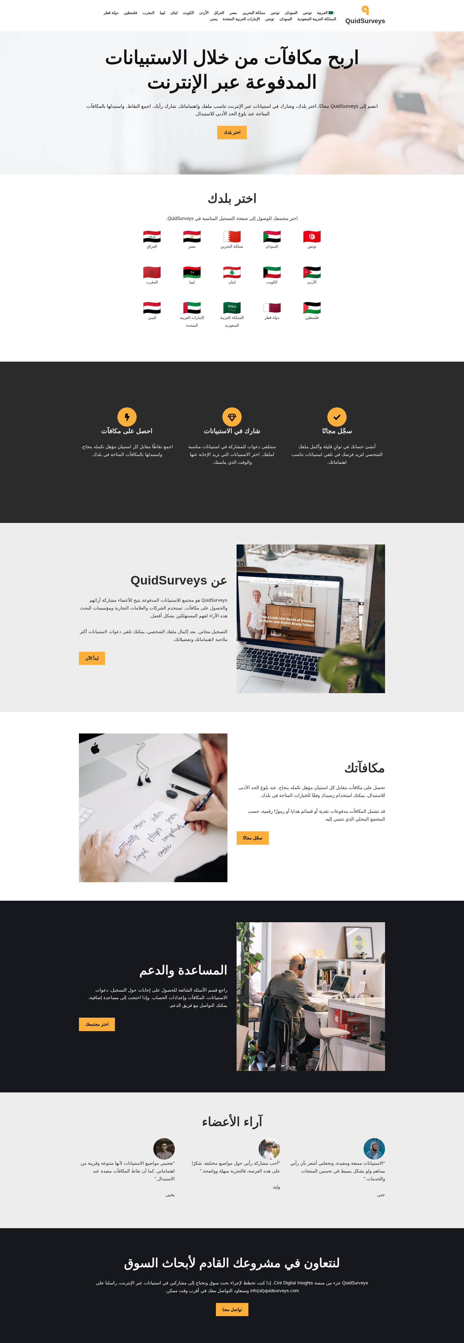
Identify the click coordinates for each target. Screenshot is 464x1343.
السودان (291, 13)
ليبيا (162, 13)
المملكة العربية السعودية (317, 19)
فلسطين (130, 13)
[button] (334, 13)
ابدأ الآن (92, 658)
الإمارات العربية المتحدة (241, 19)
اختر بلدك (232, 132)
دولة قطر (111, 13)
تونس (307, 13)
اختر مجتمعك (96, 1024)
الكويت (188, 13)
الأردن (204, 13)
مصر (233, 13)
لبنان (174, 13)
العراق (219, 13)
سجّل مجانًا (252, 838)
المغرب (148, 13)
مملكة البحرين (253, 13)
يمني (214, 19)
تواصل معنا (232, 1309)
